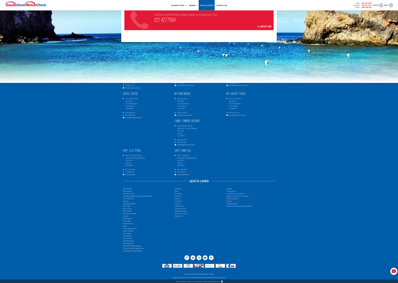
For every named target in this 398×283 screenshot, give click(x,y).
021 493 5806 (130, 115)
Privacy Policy (231, 191)
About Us (178, 196)
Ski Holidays (127, 233)
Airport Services (180, 208)
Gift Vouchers (127, 189)
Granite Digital (220, 277)
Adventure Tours (128, 194)
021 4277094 (164, 20)
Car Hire (177, 203)
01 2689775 (129, 172)
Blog (176, 191)
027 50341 (181, 83)
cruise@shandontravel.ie (133, 118)
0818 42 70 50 (234, 113)
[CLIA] (199, 266)
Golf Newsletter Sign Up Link (132, 251)
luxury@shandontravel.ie (237, 115)
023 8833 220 (234, 83)
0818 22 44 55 (182, 113)
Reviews (229, 201)
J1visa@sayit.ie (130, 174)
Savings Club (179, 216)
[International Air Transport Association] (167, 266)
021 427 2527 (367, 5)
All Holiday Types (128, 241)
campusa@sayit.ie (183, 174)
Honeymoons (127, 236)
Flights (125, 226)
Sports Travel (127, 208)
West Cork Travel (181, 213)
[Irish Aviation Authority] (231, 266)
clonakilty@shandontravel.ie (238, 85)
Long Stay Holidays (129, 203)
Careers (177, 199)
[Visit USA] (209, 266)
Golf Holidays (127, 218)
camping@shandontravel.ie (186, 145)
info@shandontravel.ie (133, 88)
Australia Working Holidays (132, 246)
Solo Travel (126, 206)
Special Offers (206, 5)
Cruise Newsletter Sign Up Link (133, 248)
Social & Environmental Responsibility (239, 206)
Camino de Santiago (129, 213)
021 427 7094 (367, 3)
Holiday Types (177, 5)
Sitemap (229, 189)
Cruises (192, 5)
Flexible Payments (181, 211)
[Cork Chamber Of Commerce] (177, 266)
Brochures (178, 194)
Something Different (130, 228)
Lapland (125, 201)
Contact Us (221, 5)
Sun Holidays (127, 211)
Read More (216, 281)
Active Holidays (128, 231)
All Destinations (128, 243)
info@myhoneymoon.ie (185, 115)
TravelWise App (231, 203)
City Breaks (127, 221)
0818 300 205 (367, 7)
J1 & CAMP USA (128, 199)
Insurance (178, 189)
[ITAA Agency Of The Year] (220, 266)
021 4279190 (130, 169)
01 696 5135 (129, 85)
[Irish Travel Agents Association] (188, 266)
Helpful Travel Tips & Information (237, 196)
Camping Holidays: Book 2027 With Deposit (137, 196)
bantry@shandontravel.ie (185, 85)
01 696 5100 (181, 142)
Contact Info (265, 27)
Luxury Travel (127, 238)
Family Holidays (128, 223)
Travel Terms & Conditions (235, 194)
